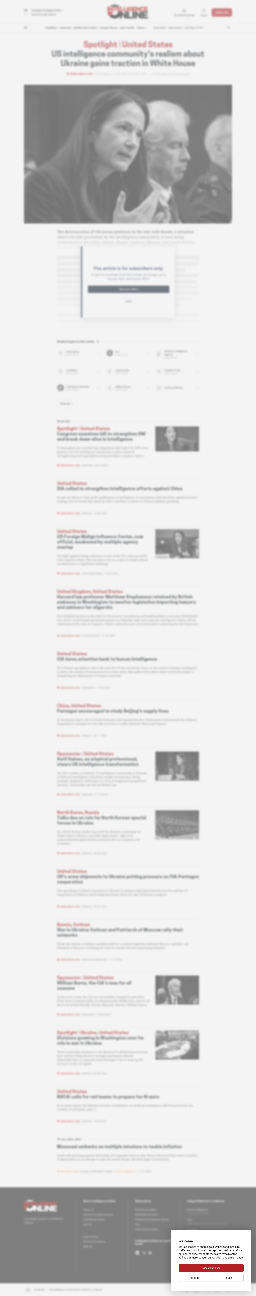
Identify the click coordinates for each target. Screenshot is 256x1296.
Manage (194, 1277)
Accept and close (211, 1268)
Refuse (228, 1277)
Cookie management (224, 1257)
